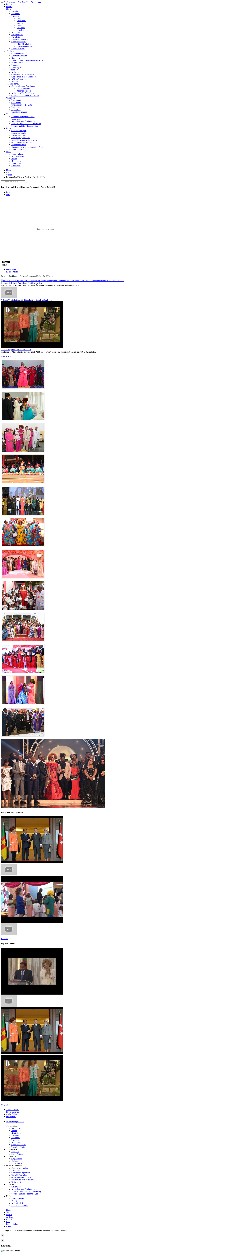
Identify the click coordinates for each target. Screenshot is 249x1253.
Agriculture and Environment (23, 121)
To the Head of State (25, 46)
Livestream (15, 166)
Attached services (24, 91)
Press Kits (15, 37)
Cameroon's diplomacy (20, 1173)
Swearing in (16, 67)
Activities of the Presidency (22, 93)
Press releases (17, 35)
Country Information (19, 1168)
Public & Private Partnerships (23, 1180)
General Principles (18, 130)
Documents (16, 161)
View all (4, 938)
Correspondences (18, 42)
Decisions (21, 28)
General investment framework (24, 140)
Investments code (18, 135)
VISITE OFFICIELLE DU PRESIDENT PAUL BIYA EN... (26, 300)
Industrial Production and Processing (26, 123)
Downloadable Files (19, 1205)
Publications (16, 163)
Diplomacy (15, 109)
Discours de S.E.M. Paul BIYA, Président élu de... (21, 283)
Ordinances (21, 21)
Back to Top (6, 356)
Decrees (20, 23)
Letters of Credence (19, 39)
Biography (15, 58)
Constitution (16, 102)
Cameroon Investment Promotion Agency (28, 147)
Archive (9, 1217)
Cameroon (10, 98)
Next (8, 194)
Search (9, 1214)
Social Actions (17, 1154)
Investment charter (18, 133)
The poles (10, 114)
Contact (9, 1226)
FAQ (8, 1221)
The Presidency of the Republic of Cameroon (22, 2)
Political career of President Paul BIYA (27, 60)
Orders (19, 25)
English (9, 6)
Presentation (16, 100)
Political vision (17, 63)
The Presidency (12, 84)
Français (9, 4)
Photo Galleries (17, 154)
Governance (16, 119)
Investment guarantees (20, 138)
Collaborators (16, 1161)
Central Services (23, 88)
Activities (15, 72)
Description (11, 269)
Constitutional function (20, 53)
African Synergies (18, 79)
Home (8, 170)
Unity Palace (16, 1163)
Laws (19, 18)
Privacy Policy (12, 1224)
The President (12, 51)
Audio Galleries (17, 156)
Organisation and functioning (23, 86)
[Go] (26, 182)
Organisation (16, 1159)
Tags (8, 1212)
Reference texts (17, 1182)
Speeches (15, 11)
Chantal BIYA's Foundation (22, 74)
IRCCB (14, 81)
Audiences (15, 32)
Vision (14, 1130)
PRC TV (10, 1219)
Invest (8, 128)
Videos (14, 159)
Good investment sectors (21, 142)
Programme (16, 65)
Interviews (15, 13)
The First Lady (12, 70)
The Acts (15, 16)
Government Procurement (22, 1177)
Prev (8, 192)
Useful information (19, 112)
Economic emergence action (22, 116)
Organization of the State (21, 105)
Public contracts (17, 149)
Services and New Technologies (24, 126)
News (8, 9)
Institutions (15, 107)
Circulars (20, 30)
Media (8, 152)
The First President (19, 56)
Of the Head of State (25, 44)
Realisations (16, 1133)
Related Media (12, 272)
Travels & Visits (18, 49)
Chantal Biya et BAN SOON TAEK (16, 349)
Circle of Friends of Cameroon (23, 77)
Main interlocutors (18, 145)
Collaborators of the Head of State (25, 95)
